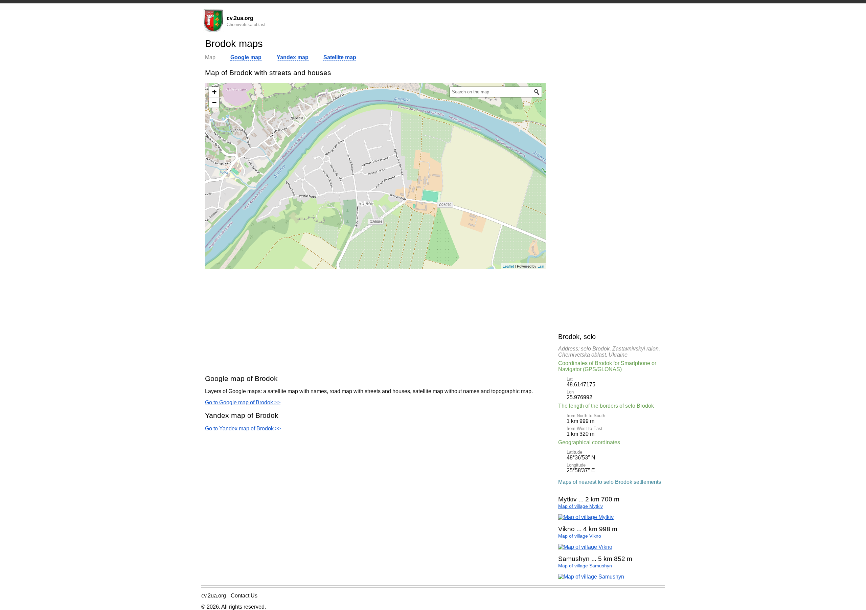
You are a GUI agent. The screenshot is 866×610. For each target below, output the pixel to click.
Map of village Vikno (579, 536)
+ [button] (214, 92)
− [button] (214, 102)
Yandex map (293, 57)
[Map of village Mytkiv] (586, 517)
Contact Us (244, 595)
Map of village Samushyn (585, 565)
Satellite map (339, 57)
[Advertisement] (375, 321)
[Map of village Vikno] (585, 547)
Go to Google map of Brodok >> (242, 402)
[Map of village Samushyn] (591, 577)
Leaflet (508, 266)
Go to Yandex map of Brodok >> (243, 428)
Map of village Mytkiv (580, 506)
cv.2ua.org (213, 595)
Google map (245, 57)
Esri (541, 266)
